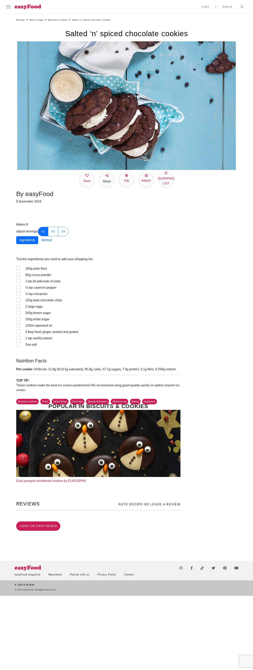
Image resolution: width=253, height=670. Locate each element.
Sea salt (31, 344)
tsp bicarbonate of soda (42, 281)
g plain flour (36, 268)
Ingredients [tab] (27, 240)
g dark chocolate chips (43, 300)
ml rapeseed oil (38, 325)
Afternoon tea (119, 401)
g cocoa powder (38, 275)
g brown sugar (38, 313)
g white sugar (37, 319)
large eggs (34, 306)
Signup (227, 6)
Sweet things (60, 401)
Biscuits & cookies (27, 401)
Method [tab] (46, 240)
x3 (63, 231)
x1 (43, 231)
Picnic (45, 401)
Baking (135, 401)
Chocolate (77, 401)
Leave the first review (38, 526)
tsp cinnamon (36, 294)
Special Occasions (98, 401)
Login (205, 6)
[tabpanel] (98, 302)
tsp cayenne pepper (40, 287)
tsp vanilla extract (38, 338)
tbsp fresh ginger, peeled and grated (51, 332)
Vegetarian (149, 401)
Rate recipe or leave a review (149, 504)
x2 (53, 231)
